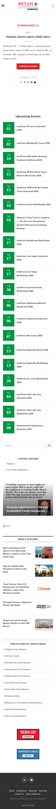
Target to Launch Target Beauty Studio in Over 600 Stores (16, 623)
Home (11, 791)
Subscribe (33, 791)
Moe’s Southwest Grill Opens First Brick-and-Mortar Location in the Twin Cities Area (17, 552)
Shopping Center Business (15, 649)
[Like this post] (21, 82)
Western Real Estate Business (16, 689)
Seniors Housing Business (15, 716)
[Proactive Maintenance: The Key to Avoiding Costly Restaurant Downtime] (28, 499)
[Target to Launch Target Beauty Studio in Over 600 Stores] (44, 625)
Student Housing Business (15, 709)
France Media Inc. (33, 794)
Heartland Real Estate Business (17, 663)
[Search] (53, 6)
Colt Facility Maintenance (17, 470)
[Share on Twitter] (28, 82)
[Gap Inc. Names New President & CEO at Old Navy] (44, 571)
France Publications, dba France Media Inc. (30, 799)
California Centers (12, 656)
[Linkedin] (24, 779)
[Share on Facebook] (25, 82)
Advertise (43, 791)
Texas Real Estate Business (15, 683)
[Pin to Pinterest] (31, 82)
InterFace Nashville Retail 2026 (32, 350)
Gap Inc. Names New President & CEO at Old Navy (15, 569)
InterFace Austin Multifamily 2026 (34, 204)
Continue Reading (28, 66)
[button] (5, 498)
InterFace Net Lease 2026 (29, 335)
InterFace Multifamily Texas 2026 (33, 143)
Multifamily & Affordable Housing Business (23, 703)
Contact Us (19, 794)
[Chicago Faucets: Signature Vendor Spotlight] (44, 607)
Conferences (21, 791)
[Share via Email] (35, 82)
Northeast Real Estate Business (17, 669)
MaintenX (11, 464)
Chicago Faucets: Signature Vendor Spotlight (17, 603)
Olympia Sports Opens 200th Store (28, 36)
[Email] (31, 779)
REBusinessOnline (12, 696)
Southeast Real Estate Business (17, 676)
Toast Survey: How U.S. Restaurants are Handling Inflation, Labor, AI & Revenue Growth (16, 588)
